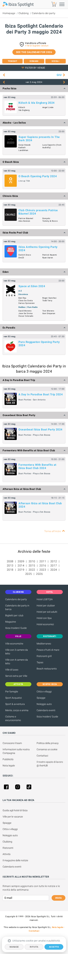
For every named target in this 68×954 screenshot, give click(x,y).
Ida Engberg (24, 110)
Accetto (54, 947)
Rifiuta (34, 947)
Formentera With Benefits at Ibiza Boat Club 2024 (37, 466)
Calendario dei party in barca (17, 607)
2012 (53, 561)
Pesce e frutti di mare (48, 649)
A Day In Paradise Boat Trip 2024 (40, 394)
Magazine (10, 621)
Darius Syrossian (26, 303)
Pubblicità (8, 759)
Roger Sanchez (49, 298)
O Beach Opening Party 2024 (37, 176)
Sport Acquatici (13, 697)
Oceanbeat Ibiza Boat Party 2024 (40, 429)
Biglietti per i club (14, 615)
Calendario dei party (43, 13)
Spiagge (41, 697)
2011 (42, 561)
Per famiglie (11, 691)
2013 (10, 565)
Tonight (12, 61)
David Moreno (24, 311)
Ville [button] (18, 636)
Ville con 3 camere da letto (16, 651)
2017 (53, 565)
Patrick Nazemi (49, 255)
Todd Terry (47, 300)
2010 (32, 561)
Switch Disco (24, 255)
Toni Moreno (48, 311)
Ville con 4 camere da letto (16, 661)
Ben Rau (22, 298)
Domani (34, 61)
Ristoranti (8, 847)
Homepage (9, 13)
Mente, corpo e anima (16, 710)
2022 (32, 569)
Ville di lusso (11, 669)
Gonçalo (46, 218)
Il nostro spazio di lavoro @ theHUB (50, 763)
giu (59, 75)
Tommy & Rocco (50, 221)
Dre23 (21, 258)
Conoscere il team (12, 743)
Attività (7, 854)
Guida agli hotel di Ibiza (15, 810)
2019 (21, 569)
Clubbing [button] (18, 592)
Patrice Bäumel (25, 218)
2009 (21, 561)
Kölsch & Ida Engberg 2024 (36, 102)
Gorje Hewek (24, 145)
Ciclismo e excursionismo (13, 718)
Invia (58, 898)
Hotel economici (45, 624)
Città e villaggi (44, 691)
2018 (10, 569)
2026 (39, 573)
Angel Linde (48, 107)
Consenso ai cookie (47, 749)
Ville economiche (14, 643)
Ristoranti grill (44, 656)
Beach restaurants (47, 668)
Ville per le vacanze (13, 816)
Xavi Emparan (48, 313)
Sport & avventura (15, 704)
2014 (21, 565)
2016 (42, 565)
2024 (53, 569)
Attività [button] (18, 684)
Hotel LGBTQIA (45, 599)
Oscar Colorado (25, 316)
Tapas (40, 662)
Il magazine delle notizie (15, 860)
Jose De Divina (25, 313)
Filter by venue (35, 68)
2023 (42, 569)
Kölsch (21, 107)
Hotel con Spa (44, 618)
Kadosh (21, 147)
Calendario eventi (46, 710)
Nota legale (9, 765)
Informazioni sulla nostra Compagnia (16, 751)
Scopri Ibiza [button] (50, 684)
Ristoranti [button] (49, 636)
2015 (32, 565)
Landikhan (23, 150)
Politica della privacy (48, 743)
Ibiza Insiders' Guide (16, 628)
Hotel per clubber (46, 605)
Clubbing (23, 13)
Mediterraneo (44, 643)
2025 (28, 573)
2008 (10, 561)
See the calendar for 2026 (34, 52)
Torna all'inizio (52, 531)
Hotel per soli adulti (47, 611)
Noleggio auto (44, 704)
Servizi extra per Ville (16, 676)
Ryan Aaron (47, 258)
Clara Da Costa (25, 300)
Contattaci (42, 755)
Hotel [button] (49, 592)
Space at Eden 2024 (31, 286)
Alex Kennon (24, 221)
